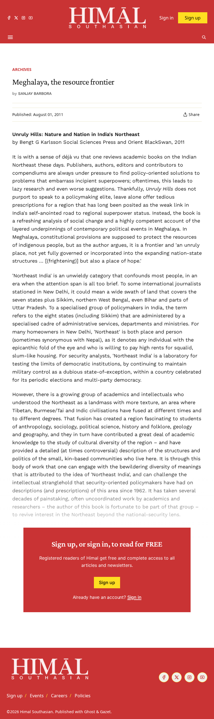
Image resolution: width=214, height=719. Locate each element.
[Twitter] (16, 18)
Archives (21, 69)
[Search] (204, 37)
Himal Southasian (36, 711)
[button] (15, 695)
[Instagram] (23, 18)
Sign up (107, 582)
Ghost (89, 711)
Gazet (105, 711)
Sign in (134, 597)
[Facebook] (9, 18)
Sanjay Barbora (35, 93)
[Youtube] (30, 18)
